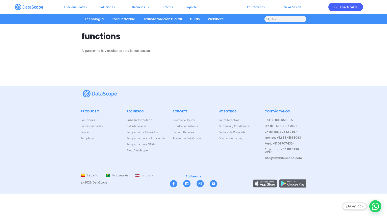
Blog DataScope (137, 150)
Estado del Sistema (185, 126)
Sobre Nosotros (228, 120)
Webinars (216, 19)
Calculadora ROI (138, 126)
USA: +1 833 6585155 (278, 120)
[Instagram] (200, 183)
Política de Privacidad (232, 132)
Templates (88, 138)
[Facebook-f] (173, 183)
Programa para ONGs (141, 144)
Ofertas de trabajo (230, 138)
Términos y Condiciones (234, 126)
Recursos (138, 7)
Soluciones (107, 7)
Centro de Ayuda (184, 120)
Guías (195, 19)
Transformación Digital (162, 19)
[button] (375, 206)
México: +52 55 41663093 (282, 138)
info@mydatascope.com (283, 158)
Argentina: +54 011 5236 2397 (281, 150)
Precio (85, 132)
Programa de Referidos (142, 132)
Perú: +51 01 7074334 (279, 143)
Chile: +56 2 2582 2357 (280, 132)
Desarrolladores (183, 132)
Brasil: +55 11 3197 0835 (280, 126)
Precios (168, 7)
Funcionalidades (75, 7)
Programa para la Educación (146, 138)
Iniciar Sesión (291, 7)
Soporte (191, 7)
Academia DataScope (187, 138)
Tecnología (94, 19)
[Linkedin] (186, 183)
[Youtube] (213, 183)
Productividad (123, 19)
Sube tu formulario (139, 120)
